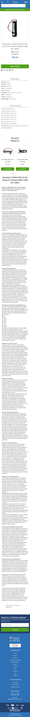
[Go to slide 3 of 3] (16, 173)
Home (15, 653)
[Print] (4, 70)
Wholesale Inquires (15, 687)
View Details (8, 169)
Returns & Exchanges (15, 660)
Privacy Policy (11, 715)
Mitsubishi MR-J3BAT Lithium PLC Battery (22, 160)
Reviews (15, 675)
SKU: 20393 (7, 161)
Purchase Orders (15, 684)
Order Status (15, 682)
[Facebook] (2, 70)
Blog (15, 673)
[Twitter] (7, 70)
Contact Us (15, 671)
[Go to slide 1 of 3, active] (13, 173)
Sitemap (20, 715)
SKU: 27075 (22, 161)
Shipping (15, 657)
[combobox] (13, 5)
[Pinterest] (12, 70)
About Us (15, 655)
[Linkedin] (10, 70)
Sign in (15, 664)
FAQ (15, 669)
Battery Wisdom (15, 662)
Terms (16, 715)
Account (15, 666)
